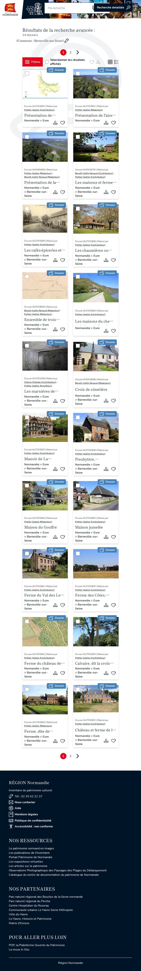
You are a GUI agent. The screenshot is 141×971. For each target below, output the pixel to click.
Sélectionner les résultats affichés (67, 62)
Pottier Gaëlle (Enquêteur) (38, 385)
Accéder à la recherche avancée (113, 7)
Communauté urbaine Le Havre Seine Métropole (41, 910)
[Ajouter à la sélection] (62, 122)
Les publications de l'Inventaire (29, 853)
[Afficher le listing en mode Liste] (116, 62)
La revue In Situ (19, 950)
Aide (18, 808)
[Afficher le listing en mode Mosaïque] (110, 62)
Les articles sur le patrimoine (28, 866)
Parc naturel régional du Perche (29, 901)
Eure (46, 121)
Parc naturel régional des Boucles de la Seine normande (46, 897)
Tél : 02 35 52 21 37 (28, 796)
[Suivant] (78, 52)
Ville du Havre (18, 914)
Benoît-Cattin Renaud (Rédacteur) (42, 177)
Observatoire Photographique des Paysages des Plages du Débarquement (58, 870)
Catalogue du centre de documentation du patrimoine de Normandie (54, 875)
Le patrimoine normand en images (31, 848)
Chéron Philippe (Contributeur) (40, 382)
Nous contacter (25, 802)
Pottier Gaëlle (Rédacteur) (89, 109)
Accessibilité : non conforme (34, 826)
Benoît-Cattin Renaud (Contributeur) (94, 173)
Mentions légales (26, 814)
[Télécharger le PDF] (55, 122)
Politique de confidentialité (33, 821)
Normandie (32, 121)
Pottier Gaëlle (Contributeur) (39, 109)
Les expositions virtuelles (26, 862)
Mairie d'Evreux (19, 923)
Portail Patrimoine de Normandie (30, 857)
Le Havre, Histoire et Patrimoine (30, 919)
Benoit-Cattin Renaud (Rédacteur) (42, 310)
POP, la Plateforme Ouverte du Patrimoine (37, 945)
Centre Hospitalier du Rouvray (29, 906)
